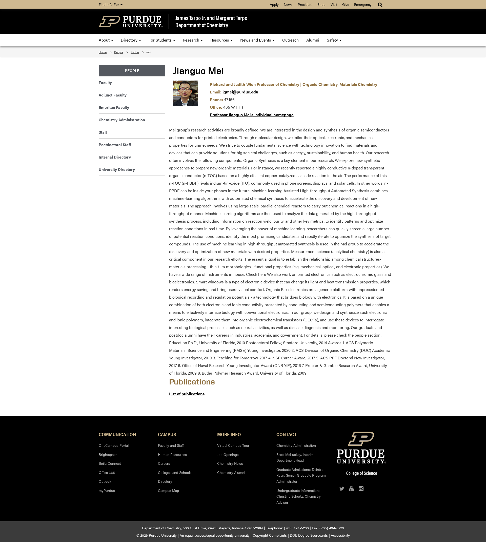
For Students (161, 40)
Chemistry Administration (122, 120)
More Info (229, 434)
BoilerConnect (110, 463)
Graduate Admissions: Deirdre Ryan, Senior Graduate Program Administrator (301, 475)
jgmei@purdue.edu (240, 92)
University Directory (117, 169)
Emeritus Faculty (114, 107)
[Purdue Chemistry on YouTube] (351, 488)
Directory (129, 40)
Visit (334, 4)
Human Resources (172, 454)
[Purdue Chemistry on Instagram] (361, 488)
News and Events (256, 40)
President (305, 4)
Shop (321, 4)
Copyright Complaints (270, 535)
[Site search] (380, 4)
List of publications (187, 394)
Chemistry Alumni (231, 472)
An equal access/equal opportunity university (215, 535)
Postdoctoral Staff (115, 144)
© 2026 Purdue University (156, 535)
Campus (167, 434)
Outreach (290, 40)
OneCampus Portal (114, 445)
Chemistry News (230, 463)
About (105, 40)
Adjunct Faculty (113, 95)
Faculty (105, 82)
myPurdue (107, 490)
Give (345, 4)
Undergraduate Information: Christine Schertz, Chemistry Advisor (298, 496)
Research (191, 40)
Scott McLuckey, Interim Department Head (295, 457)
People (118, 52)
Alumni (312, 40)
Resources (220, 40)
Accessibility (340, 535)
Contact (286, 434)
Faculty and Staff (171, 445)
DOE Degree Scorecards (309, 535)
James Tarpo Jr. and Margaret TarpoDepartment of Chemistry (211, 21)
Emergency (363, 4)
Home (103, 52)
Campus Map (168, 490)
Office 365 (107, 472)
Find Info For (109, 4)
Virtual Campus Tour (233, 445)
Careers (164, 463)
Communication (117, 434)
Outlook (105, 481)
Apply (274, 4)
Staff (103, 132)
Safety (333, 40)
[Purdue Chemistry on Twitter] (341, 488)
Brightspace (108, 454)
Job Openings (228, 454)
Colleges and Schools (175, 472)
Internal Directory (115, 157)
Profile (135, 52)
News (288, 4)
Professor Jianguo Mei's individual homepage (252, 115)
